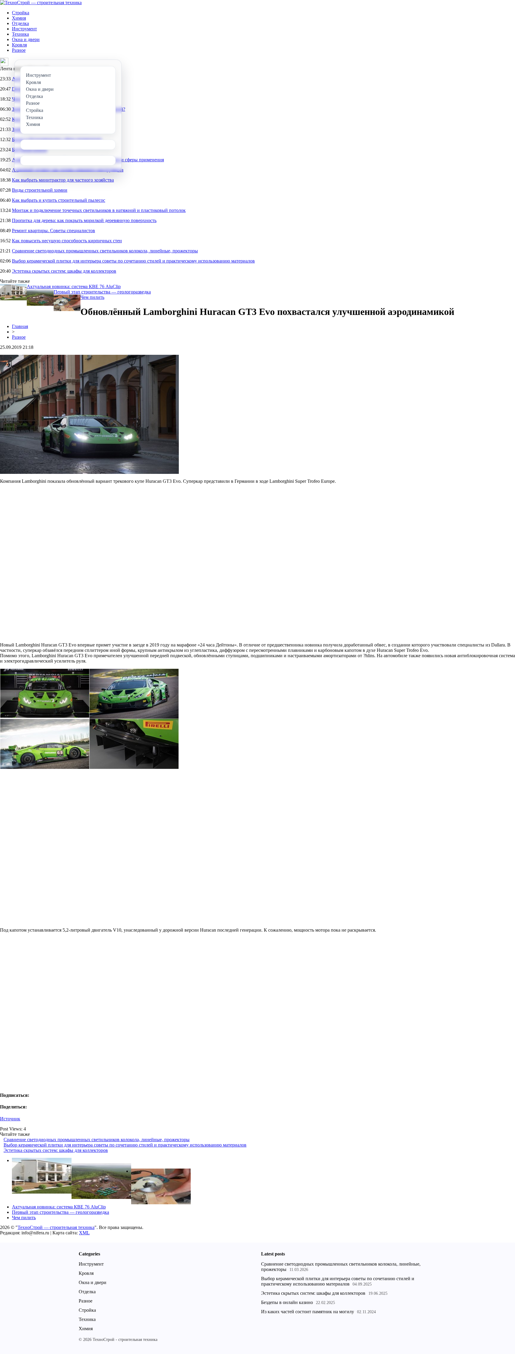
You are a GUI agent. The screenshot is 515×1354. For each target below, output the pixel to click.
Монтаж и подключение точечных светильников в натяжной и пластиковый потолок (99, 210)
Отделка (20, 23)
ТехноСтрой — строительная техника (56, 1227)
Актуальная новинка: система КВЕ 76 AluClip (74, 286)
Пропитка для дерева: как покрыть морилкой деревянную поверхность (84, 220)
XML (84, 1232)
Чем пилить (92, 297)
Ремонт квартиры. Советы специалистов (53, 230)
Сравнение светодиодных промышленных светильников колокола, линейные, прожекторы (105, 250)
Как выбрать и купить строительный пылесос (58, 200)
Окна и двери (26, 39)
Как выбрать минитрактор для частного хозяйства (63, 179)
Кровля (19, 44)
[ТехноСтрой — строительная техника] (41, 2)
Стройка (20, 12)
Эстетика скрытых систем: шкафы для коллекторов (64, 271)
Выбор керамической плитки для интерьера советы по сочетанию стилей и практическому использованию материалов (133, 260)
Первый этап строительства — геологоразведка (102, 291)
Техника (20, 34)
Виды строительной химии (39, 190)
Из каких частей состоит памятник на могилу (307, 1311)
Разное (19, 50)
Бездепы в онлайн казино (287, 1302)
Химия (19, 18)
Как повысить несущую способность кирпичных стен (67, 240)
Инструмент (24, 28)
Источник (10, 1118)
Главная (20, 326)
